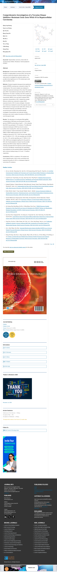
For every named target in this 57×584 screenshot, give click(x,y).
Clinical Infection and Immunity (10, 548)
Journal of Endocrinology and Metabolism (12, 535)
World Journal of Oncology (11, 1)
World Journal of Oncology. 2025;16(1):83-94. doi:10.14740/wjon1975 (33, 225)
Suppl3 (44, 51)
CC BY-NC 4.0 (44, 506)
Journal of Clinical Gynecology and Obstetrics (13, 544)
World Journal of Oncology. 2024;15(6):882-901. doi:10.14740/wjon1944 (29, 174)
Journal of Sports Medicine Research (41, 544)
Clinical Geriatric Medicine (39, 550)
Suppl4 (51, 51)
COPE (35, 488)
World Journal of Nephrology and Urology (12, 540)
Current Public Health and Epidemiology (42, 527)
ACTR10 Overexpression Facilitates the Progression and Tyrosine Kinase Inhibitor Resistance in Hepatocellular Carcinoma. (30, 172)
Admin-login (7, 366)
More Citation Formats (41, 104)
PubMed (5, 324)
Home (5, 7)
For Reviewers (8, 352)
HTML (38, 49)
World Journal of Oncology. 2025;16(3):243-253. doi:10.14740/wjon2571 (23, 194)
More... (35, 493)
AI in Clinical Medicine (8, 552)
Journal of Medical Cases (9, 529)
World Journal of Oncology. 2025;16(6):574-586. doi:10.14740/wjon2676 (26, 188)
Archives (13, 7)
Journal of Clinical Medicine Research (11, 525)
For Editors (7, 357)
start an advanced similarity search (18, 247)
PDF (44, 49)
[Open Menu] (2, 1)
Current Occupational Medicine (40, 552)
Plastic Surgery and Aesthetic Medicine (42, 548)
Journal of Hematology (8, 546)
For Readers (7, 361)
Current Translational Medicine (40, 525)
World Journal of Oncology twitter (12, 430)
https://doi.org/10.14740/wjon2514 (14, 56)
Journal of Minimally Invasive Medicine (42, 546)
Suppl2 (38, 51)
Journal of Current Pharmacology (41, 538)
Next (51, 244)
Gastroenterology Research (9, 536)
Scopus (4, 328)
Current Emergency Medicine (40, 536)
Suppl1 (50, 49)
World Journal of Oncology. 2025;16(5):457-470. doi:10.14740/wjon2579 (30, 218)
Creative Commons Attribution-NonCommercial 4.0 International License (43, 85)
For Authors (7, 347)
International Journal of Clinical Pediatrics (12, 542)
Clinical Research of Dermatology (41, 531)
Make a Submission (8, 251)
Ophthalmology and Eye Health (40, 529)
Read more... (36, 508)
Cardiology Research (8, 531)
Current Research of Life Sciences (41, 542)
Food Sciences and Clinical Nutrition (41, 533)
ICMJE (35, 487)
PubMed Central (6, 326)
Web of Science (6, 330)
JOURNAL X (6, 493)
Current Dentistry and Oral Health (41, 540)
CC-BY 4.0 (48, 503)
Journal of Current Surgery (9, 538)
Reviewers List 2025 (7, 402)
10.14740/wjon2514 (40, 101)
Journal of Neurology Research (10, 533)
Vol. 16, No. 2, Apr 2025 (24, 7)
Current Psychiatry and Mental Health (41, 535)
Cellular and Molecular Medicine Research (12, 550)
